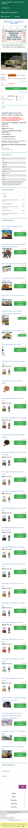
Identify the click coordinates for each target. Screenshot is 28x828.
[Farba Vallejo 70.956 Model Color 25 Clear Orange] (8, 648)
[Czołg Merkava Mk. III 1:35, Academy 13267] (8, 335)
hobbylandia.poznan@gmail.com (10, 12)
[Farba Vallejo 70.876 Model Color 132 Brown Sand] (8, 612)
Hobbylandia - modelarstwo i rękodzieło (14, 22)
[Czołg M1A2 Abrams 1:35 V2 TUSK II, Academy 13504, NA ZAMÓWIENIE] (8, 320)
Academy (7, 97)
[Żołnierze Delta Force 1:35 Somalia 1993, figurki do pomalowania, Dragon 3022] (8, 705)
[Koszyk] (24, 27)
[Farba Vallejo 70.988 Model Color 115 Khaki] (8, 553)
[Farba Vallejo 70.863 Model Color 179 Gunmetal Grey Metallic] (8, 461)
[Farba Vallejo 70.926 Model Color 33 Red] (8, 629)
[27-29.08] (14, 36)
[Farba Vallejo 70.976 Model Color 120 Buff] (8, 498)
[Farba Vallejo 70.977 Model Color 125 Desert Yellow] (8, 370)
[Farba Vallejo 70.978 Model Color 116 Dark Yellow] (8, 481)
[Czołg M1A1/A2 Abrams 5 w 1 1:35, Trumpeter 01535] (8, 737)
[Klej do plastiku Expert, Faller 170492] (8, 351)
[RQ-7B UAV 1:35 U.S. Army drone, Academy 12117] (8, 302)
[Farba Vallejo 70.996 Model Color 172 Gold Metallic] (8, 687)
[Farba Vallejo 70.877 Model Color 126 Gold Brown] (8, 592)
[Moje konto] (17, 27)
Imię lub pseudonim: (6, 771)
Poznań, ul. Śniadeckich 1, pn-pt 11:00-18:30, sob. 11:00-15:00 (12, 3)
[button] (3, 27)
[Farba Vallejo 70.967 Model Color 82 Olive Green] (8, 407)
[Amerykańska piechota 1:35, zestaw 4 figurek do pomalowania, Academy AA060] (8, 253)
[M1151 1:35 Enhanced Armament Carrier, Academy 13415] (8, 234)
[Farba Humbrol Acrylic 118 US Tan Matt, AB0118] (8, 389)
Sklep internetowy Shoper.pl (14, 820)
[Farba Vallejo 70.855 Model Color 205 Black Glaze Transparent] (8, 536)
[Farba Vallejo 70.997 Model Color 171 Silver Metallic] (8, 668)
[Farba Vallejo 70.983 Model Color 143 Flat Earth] (8, 424)
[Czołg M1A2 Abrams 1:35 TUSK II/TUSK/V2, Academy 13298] (8, 286)
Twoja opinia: (4, 776)
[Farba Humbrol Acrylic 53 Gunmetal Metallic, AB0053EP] (8, 443)
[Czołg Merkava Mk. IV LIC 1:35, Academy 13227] (8, 754)
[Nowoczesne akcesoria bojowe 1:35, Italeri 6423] (8, 269)
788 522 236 (6, 8)
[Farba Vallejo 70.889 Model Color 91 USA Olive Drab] (8, 517)
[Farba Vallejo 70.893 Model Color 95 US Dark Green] (8, 573)
